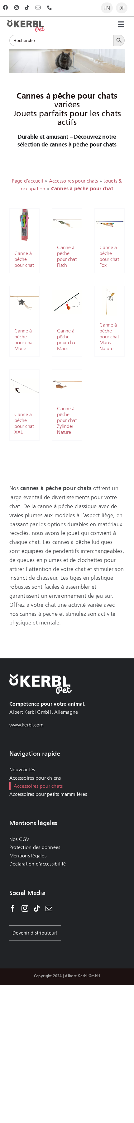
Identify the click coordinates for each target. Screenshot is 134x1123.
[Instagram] (25, 908)
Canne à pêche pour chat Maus (67, 340)
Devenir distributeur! (35, 933)
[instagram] (16, 7)
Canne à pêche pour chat (24, 259)
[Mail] (48, 908)
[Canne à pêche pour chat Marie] (24, 302)
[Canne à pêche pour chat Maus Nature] (109, 301)
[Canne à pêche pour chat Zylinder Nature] (67, 384)
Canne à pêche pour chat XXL (24, 423)
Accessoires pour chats (73, 181)
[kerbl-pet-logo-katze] (26, 22)
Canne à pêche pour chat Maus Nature (109, 337)
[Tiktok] (36, 908)
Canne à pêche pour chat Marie (24, 340)
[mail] (38, 7)
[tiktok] (27, 7)
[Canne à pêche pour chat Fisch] (67, 223)
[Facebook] (12, 908)
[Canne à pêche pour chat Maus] (67, 302)
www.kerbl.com (26, 725)
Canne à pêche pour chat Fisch (67, 256)
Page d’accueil (27, 181)
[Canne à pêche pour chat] (24, 225)
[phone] (49, 7)
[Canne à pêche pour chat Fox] (109, 223)
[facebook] (5, 7)
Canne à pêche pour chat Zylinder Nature (67, 420)
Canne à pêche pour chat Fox (109, 256)
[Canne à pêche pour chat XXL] (24, 386)
